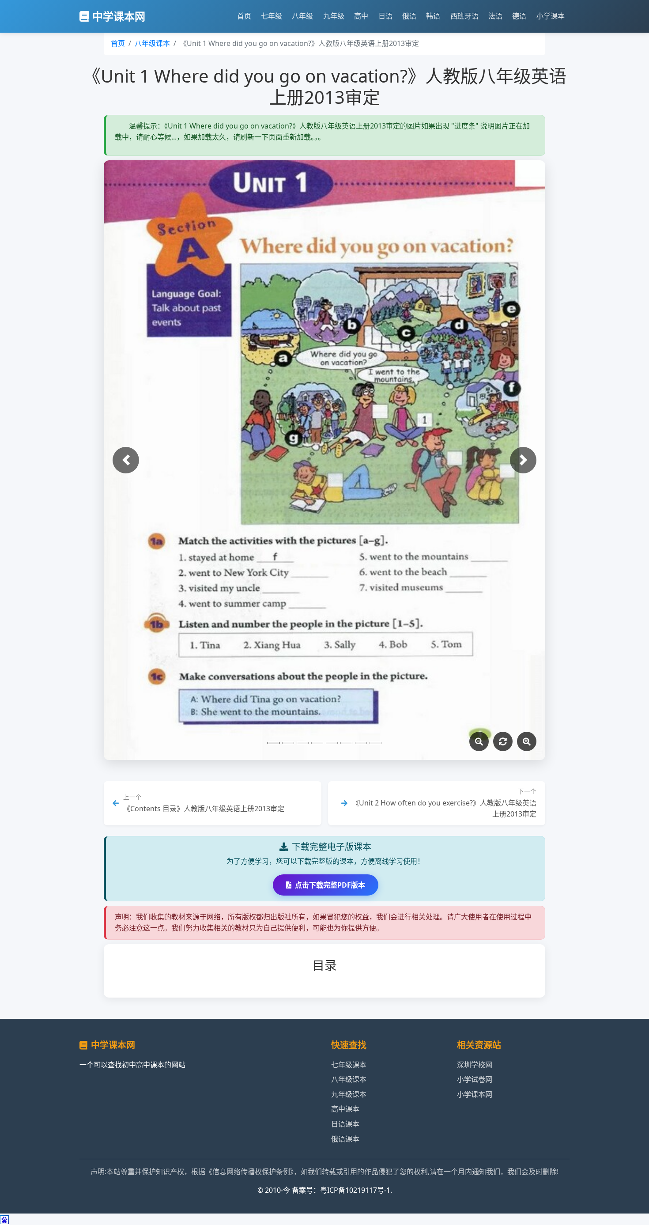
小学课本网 (474, 1094)
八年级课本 (152, 43)
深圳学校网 (474, 1065)
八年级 (302, 16)
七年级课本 (348, 1065)
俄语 (409, 16)
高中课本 (345, 1109)
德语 (519, 16)
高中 (361, 16)
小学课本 (550, 16)
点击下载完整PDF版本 (330, 885)
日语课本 (345, 1124)
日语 (385, 16)
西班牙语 (464, 16)
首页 (244, 16)
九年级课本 (348, 1094)
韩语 (433, 16)
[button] (126, 460)
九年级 (333, 16)
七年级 (271, 16)
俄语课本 (345, 1139)
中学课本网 (118, 16)
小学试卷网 (474, 1079)
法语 (495, 16)
